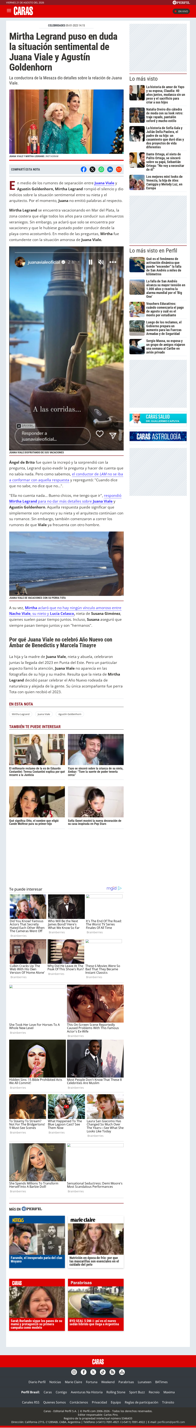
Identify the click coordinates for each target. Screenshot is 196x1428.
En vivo (183, 11)
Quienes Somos (54, 1402)
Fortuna (91, 1382)
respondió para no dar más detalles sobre (65, 498)
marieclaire (96, 1220)
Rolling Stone (115, 1392)
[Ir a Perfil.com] (181, 3)
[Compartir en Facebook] (84, 169)
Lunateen (144, 1382)
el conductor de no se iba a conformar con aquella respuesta (66, 476)
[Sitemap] (122, 1372)
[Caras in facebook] (84, 1372)
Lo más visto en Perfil (153, 250)
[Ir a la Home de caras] (23, 14)
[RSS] (112, 1372)
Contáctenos (79, 1402)
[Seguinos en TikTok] (103, 1372)
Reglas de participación (141, 1402)
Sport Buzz (137, 1392)
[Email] (119, 169)
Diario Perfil (37, 1382)
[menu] (9, 11)
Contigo (61, 1392)
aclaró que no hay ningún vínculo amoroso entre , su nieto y (65, 610)
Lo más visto (143, 78)
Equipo (116, 1402)
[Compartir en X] (92, 169)
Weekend (108, 1382)
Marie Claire (73, 1382)
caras (37, 1283)
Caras (48, 1392)
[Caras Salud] (158, 422)
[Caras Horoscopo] (158, 440)
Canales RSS (30, 1402)
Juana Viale (104, 182)
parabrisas (96, 1283)
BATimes (161, 1382)
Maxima (169, 1392)
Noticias (55, 1382)
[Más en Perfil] (32, 1209)
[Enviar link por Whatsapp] (101, 169)
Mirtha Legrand (20, 714)
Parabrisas (126, 1382)
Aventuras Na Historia (87, 1392)
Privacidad (99, 1402)
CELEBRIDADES (56, 25)
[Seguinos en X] (93, 1372)
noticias (37, 1220)
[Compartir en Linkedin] (110, 169)
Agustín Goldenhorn (69, 714)
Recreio (154, 1392)
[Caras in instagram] (74, 1372)
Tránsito (168, 1402)
